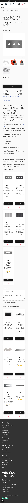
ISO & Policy (5, 462)
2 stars (5, 291)
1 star (3, 291)
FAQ (3, 467)
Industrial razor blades (7, 425)
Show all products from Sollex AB (11, 96)
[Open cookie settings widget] (2, 500)
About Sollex (5, 440)
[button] (2, 4)
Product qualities (6, 450)
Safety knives (5, 428)
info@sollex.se (5, 491)
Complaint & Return (7, 460)
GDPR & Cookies (6, 465)
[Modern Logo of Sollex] (10, 4)
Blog (3, 443)
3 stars (6, 291)
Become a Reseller (6, 452)
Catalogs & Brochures (7, 445)
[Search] (27, 7)
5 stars (8, 291)
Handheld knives (6, 432)
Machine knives (6, 434)
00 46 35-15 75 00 (6, 489)
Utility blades (5, 430)
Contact (4, 482)
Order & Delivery (6, 458)
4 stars (7, 291)
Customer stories (6, 447)
